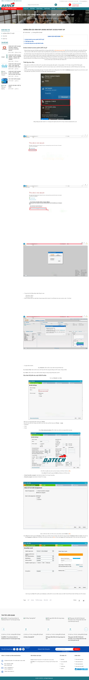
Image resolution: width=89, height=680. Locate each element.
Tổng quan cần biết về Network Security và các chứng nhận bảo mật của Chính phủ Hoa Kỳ (77, 638)
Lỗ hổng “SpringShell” (29, 637)
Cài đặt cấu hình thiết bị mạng (15, 86)
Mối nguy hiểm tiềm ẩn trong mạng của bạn (55, 637)
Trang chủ (25, 8)
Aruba (32, 600)
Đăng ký (77, 649)
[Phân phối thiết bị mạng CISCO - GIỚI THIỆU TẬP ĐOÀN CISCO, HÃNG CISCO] (4, 65)
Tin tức (70, 8)
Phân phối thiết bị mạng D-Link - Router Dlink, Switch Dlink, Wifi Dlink (15, 73)
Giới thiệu (32, 8)
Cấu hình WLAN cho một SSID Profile (34, 43)
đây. (54, 537)
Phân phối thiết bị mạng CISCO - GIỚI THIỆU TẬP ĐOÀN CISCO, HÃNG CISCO (15, 65)
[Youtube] (23, 649)
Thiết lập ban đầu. (29, 41)
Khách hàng (39, 8)
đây (69, 471)
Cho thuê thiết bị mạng (14, 79)
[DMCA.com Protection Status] (85, 669)
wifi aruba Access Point (60, 50)
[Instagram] (83, 600)
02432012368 (9, 665)
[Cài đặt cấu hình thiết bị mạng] (4, 87)
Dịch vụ (5, 38)
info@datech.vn (10, 668)
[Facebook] (79, 600)
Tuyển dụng (47, 8)
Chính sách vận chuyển (80, 666)
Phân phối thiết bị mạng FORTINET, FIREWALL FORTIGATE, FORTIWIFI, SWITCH (15, 48)
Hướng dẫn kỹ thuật (61, 8)
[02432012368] (70, 4)
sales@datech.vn (84, 1)
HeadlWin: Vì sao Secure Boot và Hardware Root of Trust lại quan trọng (10, 637)
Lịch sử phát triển (64, 661)
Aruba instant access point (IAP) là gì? (34, 39)
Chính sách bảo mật (79, 661)
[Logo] (8, 4)
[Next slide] (86, 629)
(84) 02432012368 (75, 4)
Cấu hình (46, 600)
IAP (28, 600)
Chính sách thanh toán (79, 659)
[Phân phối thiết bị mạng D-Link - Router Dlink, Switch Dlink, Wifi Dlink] (4, 73)
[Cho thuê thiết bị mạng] (4, 80)
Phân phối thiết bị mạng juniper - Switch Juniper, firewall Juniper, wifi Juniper (15, 57)
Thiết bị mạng (38, 600)
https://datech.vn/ (11, 671)
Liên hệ (53, 8)
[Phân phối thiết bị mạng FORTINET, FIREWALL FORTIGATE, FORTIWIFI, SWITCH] (4, 48)
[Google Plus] (17, 649)
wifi (50, 600)
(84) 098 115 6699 (10, 663)
